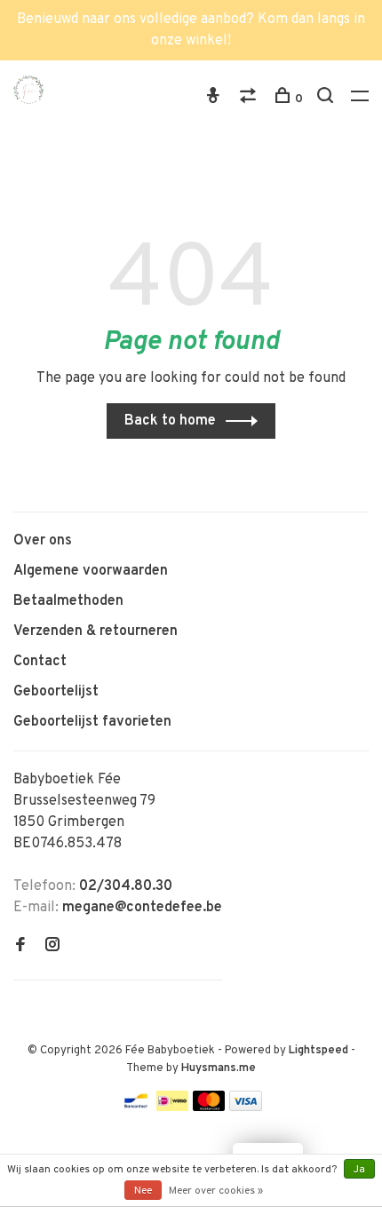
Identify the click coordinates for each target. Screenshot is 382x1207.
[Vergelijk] (250, 99)
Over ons (42, 541)
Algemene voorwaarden (90, 571)
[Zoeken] (327, 99)
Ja (359, 1170)
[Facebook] (20, 947)
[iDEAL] (172, 1107)
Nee (143, 1191)
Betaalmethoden (68, 601)
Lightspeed (318, 1051)
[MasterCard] (209, 1107)
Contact (40, 662)
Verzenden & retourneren (95, 631)
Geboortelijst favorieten (92, 722)
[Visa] (245, 1107)
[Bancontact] (136, 1107)
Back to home (170, 421)
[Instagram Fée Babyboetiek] (52, 947)
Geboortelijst (56, 692)
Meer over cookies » (216, 1191)
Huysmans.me (218, 1068)
